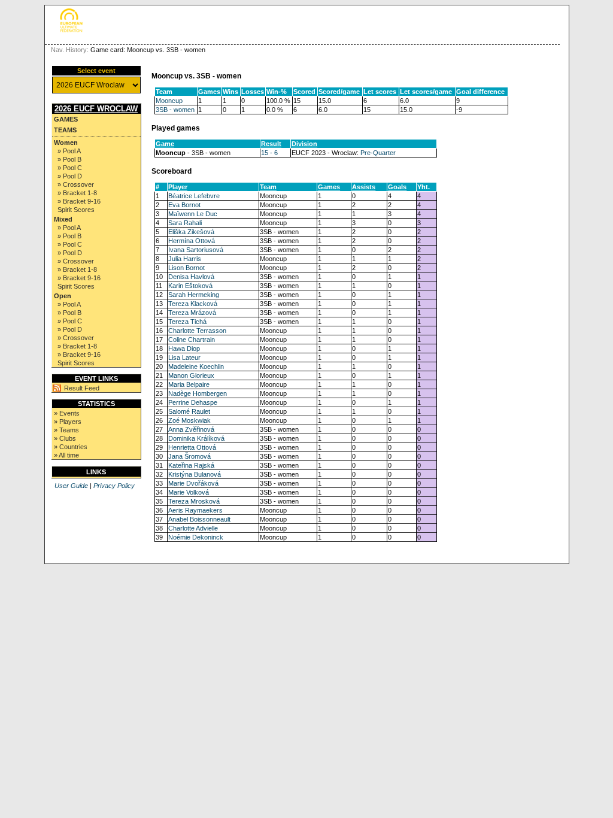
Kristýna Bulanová (194, 474)
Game (165, 143)
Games (66, 119)
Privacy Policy (114, 485)
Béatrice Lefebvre (194, 195)
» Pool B (69, 159)
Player (177, 186)
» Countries (70, 446)
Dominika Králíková (196, 438)
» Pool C (69, 167)
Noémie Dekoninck (195, 537)
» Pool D (69, 176)
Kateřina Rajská (191, 465)
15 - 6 (269, 152)
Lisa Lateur (184, 357)
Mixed (63, 219)
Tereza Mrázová (192, 312)
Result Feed (81, 388)
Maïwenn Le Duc (192, 213)
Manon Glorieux (191, 375)
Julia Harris (184, 258)
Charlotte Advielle (193, 528)
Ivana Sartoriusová (195, 249)
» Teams (66, 430)
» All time (66, 455)
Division (304, 143)
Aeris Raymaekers (195, 510)
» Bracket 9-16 (79, 201)
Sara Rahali (185, 222)
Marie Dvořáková (193, 483)
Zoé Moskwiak (189, 420)
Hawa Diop (184, 348)
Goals (397, 186)
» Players (67, 421)
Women (66, 142)
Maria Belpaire (189, 384)
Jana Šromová (189, 456)
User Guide (71, 485)
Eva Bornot (184, 204)
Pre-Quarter (378, 152)
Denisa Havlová (191, 276)
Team (268, 186)
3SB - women (175, 109)
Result (271, 143)
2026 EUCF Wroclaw (96, 108)
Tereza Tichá (187, 321)
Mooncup (169, 100)
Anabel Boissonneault (199, 519)
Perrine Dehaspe (192, 402)
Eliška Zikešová (191, 231)
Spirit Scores (76, 209)
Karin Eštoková (190, 285)
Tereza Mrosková (194, 501)
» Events (67, 413)
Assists (363, 186)
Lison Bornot (186, 267)
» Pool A (69, 150)
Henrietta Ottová (192, 447)
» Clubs (65, 438)
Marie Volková (188, 492)
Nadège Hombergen (197, 393)
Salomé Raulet (189, 411)
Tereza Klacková (192, 303)
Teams (65, 130)
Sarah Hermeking (193, 294)
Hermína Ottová (191, 240)
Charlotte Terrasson (197, 330)
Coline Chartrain (191, 339)
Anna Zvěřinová (191, 429)
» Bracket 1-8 (77, 192)
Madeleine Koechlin (196, 366)
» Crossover (75, 184)
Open (62, 295)
